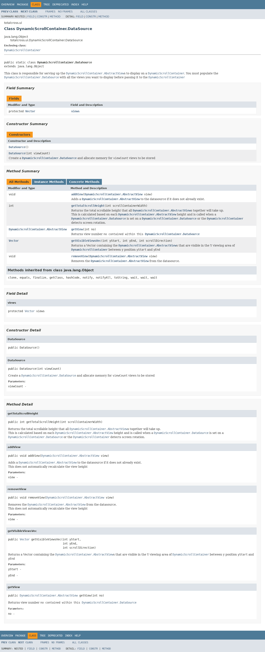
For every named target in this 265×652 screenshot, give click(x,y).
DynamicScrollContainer (22, 50)
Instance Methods (49, 182)
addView (77, 194)
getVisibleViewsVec (86, 240)
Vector (30, 111)
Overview (7, 4)
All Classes (88, 11)
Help (85, 4)
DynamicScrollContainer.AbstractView (113, 194)
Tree (46, 4)
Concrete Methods (84, 182)
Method (55, 16)
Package (22, 4)
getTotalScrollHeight (87, 205)
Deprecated (60, 4)
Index (75, 4)
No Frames (65, 11)
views (75, 111)
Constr (42, 16)
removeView (79, 256)
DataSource (17, 147)
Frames (50, 11)
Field (31, 16)
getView (77, 229)
